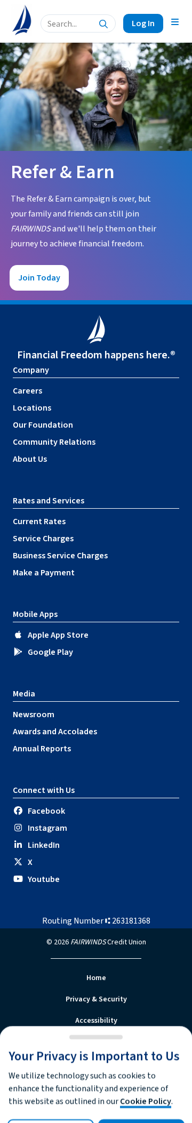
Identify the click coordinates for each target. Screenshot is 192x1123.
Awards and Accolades (55, 731)
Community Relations (54, 442)
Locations (32, 408)
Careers (27, 391)
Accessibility (96, 1020)
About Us (30, 459)
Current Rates (39, 521)
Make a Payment (44, 573)
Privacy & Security (96, 999)
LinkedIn (44, 845)
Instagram (47, 828)
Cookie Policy (145, 1101)
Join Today (39, 278)
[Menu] (175, 21)
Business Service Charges (60, 556)
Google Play (50, 652)
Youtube (44, 879)
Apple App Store (58, 635)
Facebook (46, 811)
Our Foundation (43, 425)
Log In (143, 23)
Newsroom (33, 714)
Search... (62, 24)
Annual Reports (42, 749)
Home (96, 978)
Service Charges (43, 538)
